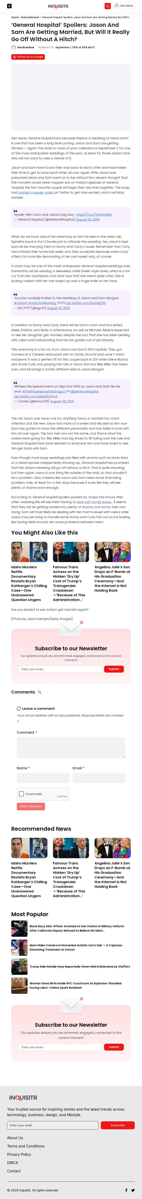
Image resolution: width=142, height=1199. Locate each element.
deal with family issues (94, 502)
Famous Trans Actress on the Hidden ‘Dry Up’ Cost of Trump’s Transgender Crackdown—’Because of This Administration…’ (69, 583)
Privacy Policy (19, 1154)
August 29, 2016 (87, 219)
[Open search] (108, 6)
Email (79, 768)
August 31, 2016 (58, 308)
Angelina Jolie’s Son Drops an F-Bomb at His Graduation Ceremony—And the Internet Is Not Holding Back (112, 579)
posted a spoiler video (36, 192)
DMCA (12, 1163)
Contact (14, 1171)
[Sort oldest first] (40, 692)
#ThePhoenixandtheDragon (44, 391)
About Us (15, 1138)
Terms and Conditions (26, 1146)
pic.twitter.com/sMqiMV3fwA (35, 396)
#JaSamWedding (43, 303)
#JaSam (21, 303)
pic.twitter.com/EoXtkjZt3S (86, 303)
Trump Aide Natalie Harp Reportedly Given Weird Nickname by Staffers (80, 967)
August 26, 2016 (62, 401)
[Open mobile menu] (9, 6)
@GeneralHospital (85, 391)
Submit (114, 669)
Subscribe (118, 1125)
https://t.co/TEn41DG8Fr (94, 214)
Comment (27, 732)
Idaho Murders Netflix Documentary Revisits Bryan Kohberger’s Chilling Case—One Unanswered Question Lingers (29, 583)
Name (23, 768)
